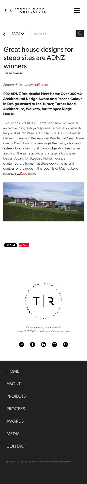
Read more (28, 173)
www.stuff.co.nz (37, 84)
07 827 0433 (30, 331)
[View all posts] (4, 34)
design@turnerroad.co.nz (58, 331)
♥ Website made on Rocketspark (54, 461)
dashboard (30, 461)
